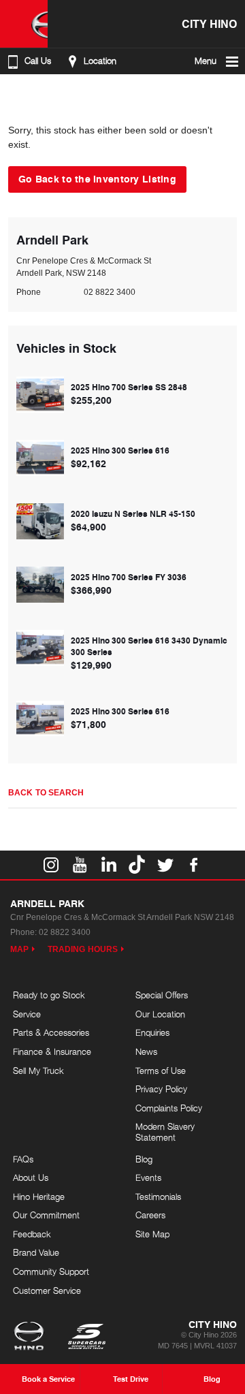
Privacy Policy (161, 1088)
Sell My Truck (38, 1070)
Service (27, 1014)
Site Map (152, 1234)
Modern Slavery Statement (165, 1132)
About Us (30, 1177)
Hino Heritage (39, 1196)
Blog (143, 1159)
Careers (150, 1214)
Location (100, 61)
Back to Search (46, 792)
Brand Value (36, 1252)
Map (19, 949)
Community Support (51, 1271)
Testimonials (158, 1196)
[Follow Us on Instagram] (51, 865)
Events (148, 1177)
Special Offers (161, 994)
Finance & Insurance (52, 1051)
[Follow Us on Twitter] (165, 865)
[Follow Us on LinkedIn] (108, 865)
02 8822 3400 (109, 292)
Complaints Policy (168, 1108)
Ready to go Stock (49, 994)
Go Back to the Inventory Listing (97, 178)
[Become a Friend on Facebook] (194, 865)
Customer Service (47, 1290)
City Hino (209, 23)
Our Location (160, 1014)
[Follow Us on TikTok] (136, 865)
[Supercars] (86, 1337)
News (146, 1051)
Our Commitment (46, 1214)
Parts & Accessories (51, 1032)
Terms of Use (160, 1070)
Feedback (32, 1234)
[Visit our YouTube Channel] (79, 865)
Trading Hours (83, 949)
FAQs (23, 1159)
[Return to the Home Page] (31, 1337)
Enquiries (152, 1032)
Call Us (37, 61)
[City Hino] (24, 24)
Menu (205, 61)
